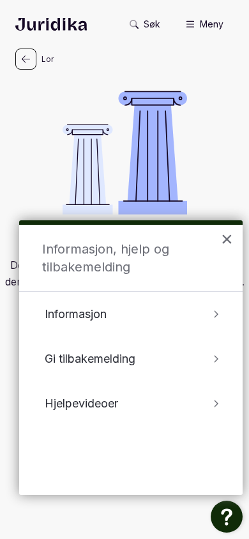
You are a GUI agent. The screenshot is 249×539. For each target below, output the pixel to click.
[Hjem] (51, 24)
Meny (211, 24)
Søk (152, 24)
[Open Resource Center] (227, 517)
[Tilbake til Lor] (25, 59)
